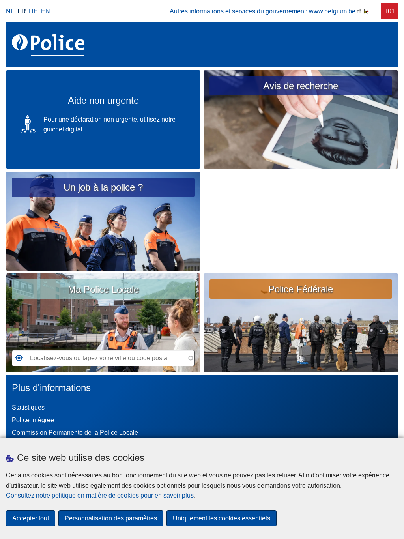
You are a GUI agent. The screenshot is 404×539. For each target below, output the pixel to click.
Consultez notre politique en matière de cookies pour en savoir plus (100, 495)
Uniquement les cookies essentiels (221, 518)
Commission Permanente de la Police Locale (75, 432)
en (45, 11)
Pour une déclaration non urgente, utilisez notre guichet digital (109, 124)
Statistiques (28, 407)
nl (10, 11)
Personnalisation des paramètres (111, 518)
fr (21, 11)
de (33, 11)
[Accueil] (50, 45)
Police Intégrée (33, 420)
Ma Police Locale (103, 289)
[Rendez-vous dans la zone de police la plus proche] (17, 360)
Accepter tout (30, 518)
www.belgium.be (332, 11)
